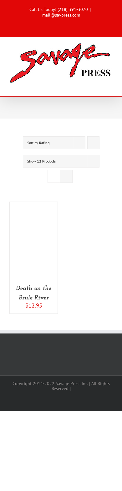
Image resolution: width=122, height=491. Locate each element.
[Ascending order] (93, 142)
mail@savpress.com (61, 15)
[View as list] (66, 176)
